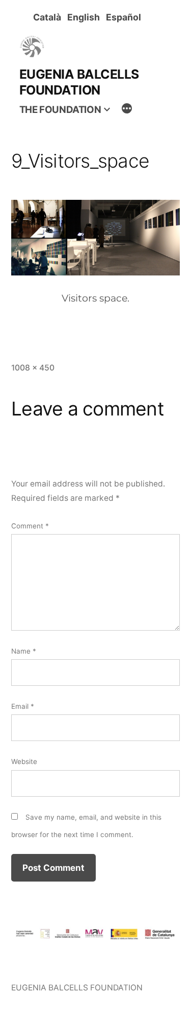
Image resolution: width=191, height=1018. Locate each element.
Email (22, 706)
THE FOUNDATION (60, 109)
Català (49, 17)
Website (24, 761)
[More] (127, 110)
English (85, 17)
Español (125, 17)
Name (23, 651)
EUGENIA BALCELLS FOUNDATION (79, 82)
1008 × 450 (32, 368)
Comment (30, 526)
